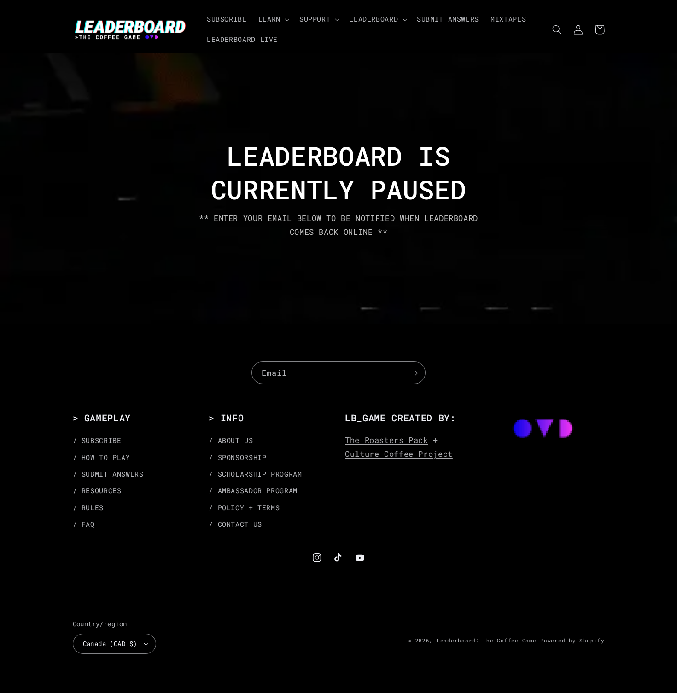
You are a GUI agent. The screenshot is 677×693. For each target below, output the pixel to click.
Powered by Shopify (572, 640)
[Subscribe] (414, 372)
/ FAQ (84, 524)
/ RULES (88, 507)
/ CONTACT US (235, 524)
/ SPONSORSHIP (237, 457)
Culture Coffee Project (399, 453)
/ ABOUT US (231, 440)
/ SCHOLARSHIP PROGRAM (255, 474)
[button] (272, 19)
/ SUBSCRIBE (97, 440)
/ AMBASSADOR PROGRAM (253, 490)
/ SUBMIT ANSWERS (108, 474)
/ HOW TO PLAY (101, 457)
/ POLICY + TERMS (244, 507)
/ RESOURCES (97, 490)
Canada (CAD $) (110, 644)
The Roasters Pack (386, 440)
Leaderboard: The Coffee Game (487, 640)
